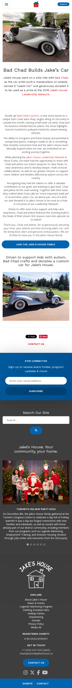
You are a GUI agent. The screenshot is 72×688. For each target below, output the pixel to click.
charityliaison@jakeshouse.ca (36, 653)
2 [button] (31, 544)
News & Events (36, 603)
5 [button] (41, 544)
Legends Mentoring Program (36, 606)
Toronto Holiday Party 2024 (36, 509)
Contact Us (36, 344)
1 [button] (28, 544)
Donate (63, 4)
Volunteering (36, 617)
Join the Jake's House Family (35, 244)
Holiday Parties (36, 613)
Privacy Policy (36, 623)
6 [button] (44, 544)
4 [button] (38, 544)
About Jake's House (36, 599)
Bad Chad (61, 77)
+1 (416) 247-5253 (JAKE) (36, 650)
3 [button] (34, 544)
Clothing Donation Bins (36, 610)
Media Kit (36, 627)
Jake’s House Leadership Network (45, 157)
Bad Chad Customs (28, 115)
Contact (43, 683)
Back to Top (64, 672)
